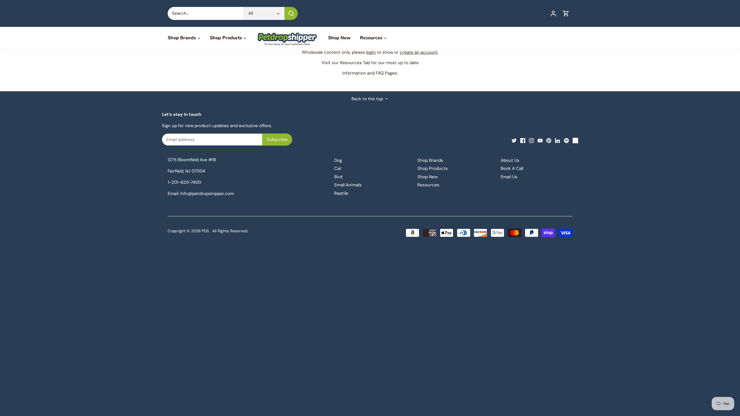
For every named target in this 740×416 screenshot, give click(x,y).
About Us (510, 160)
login (371, 52)
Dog (338, 160)
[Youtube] (540, 140)
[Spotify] (566, 140)
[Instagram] (531, 140)
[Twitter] (514, 140)
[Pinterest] (548, 140)
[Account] (553, 13)
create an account (419, 52)
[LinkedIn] (557, 140)
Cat (337, 168)
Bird (338, 177)
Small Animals (348, 185)
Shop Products (432, 168)
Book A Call (512, 168)
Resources (428, 185)
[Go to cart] (566, 13)
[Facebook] (522, 140)
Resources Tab (355, 63)
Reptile (341, 193)
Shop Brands (430, 160)
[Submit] (291, 13)
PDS (205, 231)
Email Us (509, 177)
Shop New (427, 177)
